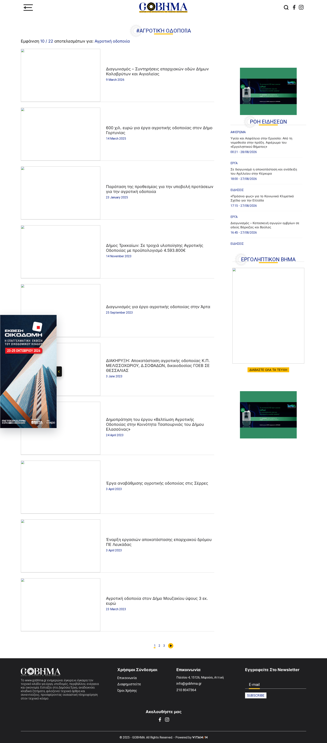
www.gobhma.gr (35, 680)
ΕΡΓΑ (233, 163)
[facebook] (294, 7)
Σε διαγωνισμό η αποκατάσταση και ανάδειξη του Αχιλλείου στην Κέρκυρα (263, 171)
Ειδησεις (237, 190)
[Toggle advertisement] (59, 371)
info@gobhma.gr (189, 683)
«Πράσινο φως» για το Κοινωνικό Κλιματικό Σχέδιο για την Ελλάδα (262, 198)
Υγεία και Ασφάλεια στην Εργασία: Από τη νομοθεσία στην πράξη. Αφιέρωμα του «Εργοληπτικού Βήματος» (261, 142)
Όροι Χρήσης (127, 690)
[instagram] (301, 7)
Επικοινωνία (127, 678)
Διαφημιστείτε (129, 684)
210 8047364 (186, 690)
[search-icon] (286, 7)
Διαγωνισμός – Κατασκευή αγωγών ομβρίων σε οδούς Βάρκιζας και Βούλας (264, 225)
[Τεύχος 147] (268, 316)
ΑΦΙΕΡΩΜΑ (238, 132)
